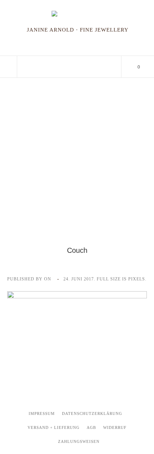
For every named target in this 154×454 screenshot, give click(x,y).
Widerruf (114, 427)
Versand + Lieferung (54, 427)
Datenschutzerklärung (92, 413)
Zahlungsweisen (79, 441)
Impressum (42, 413)
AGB (91, 427)
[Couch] (77, 326)
